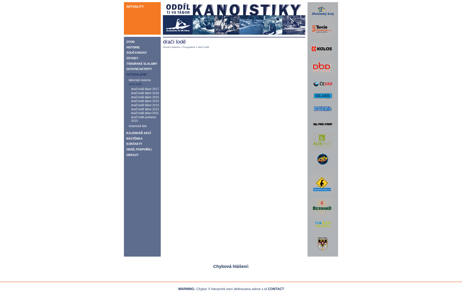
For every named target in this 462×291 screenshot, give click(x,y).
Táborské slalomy (141, 63)
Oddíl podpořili (139, 149)
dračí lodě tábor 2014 (145, 101)
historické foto (138, 126)
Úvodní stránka (171, 47)
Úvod (130, 42)
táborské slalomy (140, 80)
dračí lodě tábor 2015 (145, 97)
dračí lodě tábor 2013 (145, 105)
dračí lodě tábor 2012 (145, 109)
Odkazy (132, 155)
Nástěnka (134, 138)
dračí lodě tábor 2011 (145, 113)
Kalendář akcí (138, 133)
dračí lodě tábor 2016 (145, 93)
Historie (133, 47)
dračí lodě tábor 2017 (145, 89)
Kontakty (134, 144)
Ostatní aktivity (139, 69)
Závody (132, 58)
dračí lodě (135, 84)
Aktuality (135, 6)
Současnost (136, 52)
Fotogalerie (136, 74)
